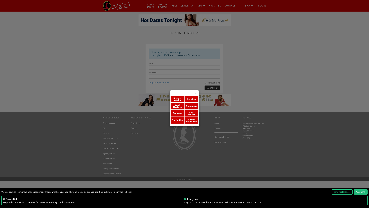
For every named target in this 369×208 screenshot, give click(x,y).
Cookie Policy (125, 192)
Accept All (361, 192)
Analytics (192, 199)
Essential (11, 199)
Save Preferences (342, 192)
